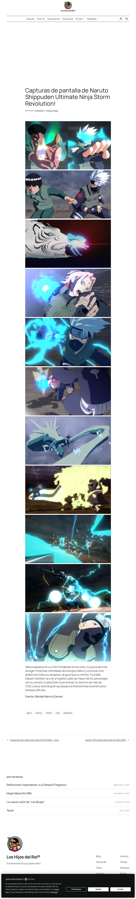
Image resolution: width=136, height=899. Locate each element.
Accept (120, 889)
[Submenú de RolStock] (97, 18)
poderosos (67, 713)
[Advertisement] (68, 49)
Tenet (10, 810)
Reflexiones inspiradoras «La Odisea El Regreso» (37, 784)
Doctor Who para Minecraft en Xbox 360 (105, 739)
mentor (49, 713)
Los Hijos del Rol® (68, 10)
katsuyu (38, 713)
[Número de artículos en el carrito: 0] (126, 19)
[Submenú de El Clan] (83, 18)
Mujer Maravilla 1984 (19, 793)
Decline (98, 889)
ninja (58, 713)
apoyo (29, 713)
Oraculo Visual (52, 110)
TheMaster (38, 110)
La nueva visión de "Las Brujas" (26, 801)
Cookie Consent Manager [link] (13, 879)
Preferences (76, 889)
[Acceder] (121, 19)
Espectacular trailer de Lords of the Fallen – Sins (34, 739)
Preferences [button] (54, 892)
